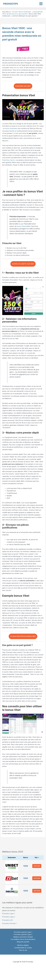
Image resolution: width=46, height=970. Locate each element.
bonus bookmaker (11, 128)
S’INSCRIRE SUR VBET (23, 86)
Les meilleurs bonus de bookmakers (23, 939)
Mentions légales (23, 945)
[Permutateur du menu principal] (41, 4)
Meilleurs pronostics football (23, 937)
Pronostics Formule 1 (9, 923)
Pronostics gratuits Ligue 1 (23, 932)
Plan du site (23, 950)
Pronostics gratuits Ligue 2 (23, 934)
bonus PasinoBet (23, 226)
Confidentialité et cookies (23, 948)
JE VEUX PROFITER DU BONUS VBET (23, 636)
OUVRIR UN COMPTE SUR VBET (23, 264)
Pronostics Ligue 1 (8, 913)
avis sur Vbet (18, 67)
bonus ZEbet (15, 613)
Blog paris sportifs (23, 942)
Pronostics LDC (7, 920)
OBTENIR (36, 866)
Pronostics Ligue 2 (8, 917)
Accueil (14, 12)
